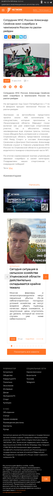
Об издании (8, 412)
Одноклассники (33, 372)
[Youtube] (48, 2)
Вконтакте (31, 375)
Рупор (6, 429)
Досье (6, 392)
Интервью (8, 389)
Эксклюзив (8, 385)
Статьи (6, 416)
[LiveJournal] (13, 37)
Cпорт (6, 399)
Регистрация (44, 10)
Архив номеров (10, 419)
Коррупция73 (9, 379)
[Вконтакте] (45, 2)
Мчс (11, 168)
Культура (7, 403)
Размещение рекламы (13, 422)
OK (46, 479)
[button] (7, 277)
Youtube (30, 379)
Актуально (8, 372)
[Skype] (21, 37)
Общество (8, 375)
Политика (7, 382)
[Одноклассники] (41, 2)
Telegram (30, 382)
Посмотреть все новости (26, 352)
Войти (35, 10)
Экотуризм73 (9, 396)
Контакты (7, 426)
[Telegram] (51, 2)
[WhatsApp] (17, 37)
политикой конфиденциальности (14, 491)
